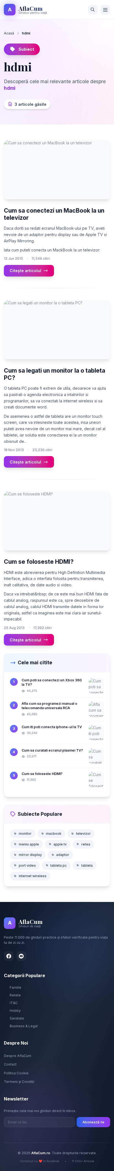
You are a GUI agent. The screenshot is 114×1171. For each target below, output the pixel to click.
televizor (83, 833)
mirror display (30, 855)
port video (27, 865)
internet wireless (32, 876)
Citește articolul (25, 270)
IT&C (14, 1003)
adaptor (62, 855)
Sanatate (17, 1018)
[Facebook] (9, 956)
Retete (15, 995)
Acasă (9, 33)
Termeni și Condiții (19, 1082)
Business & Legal (24, 1026)
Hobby (15, 1011)
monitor (25, 833)
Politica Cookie (16, 1073)
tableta (87, 865)
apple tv (60, 844)
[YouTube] (21, 956)
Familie (15, 987)
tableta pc (58, 865)
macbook (53, 833)
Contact (10, 1064)
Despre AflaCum (17, 1056)
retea (85, 844)
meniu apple (29, 844)
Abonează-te (93, 1122)
